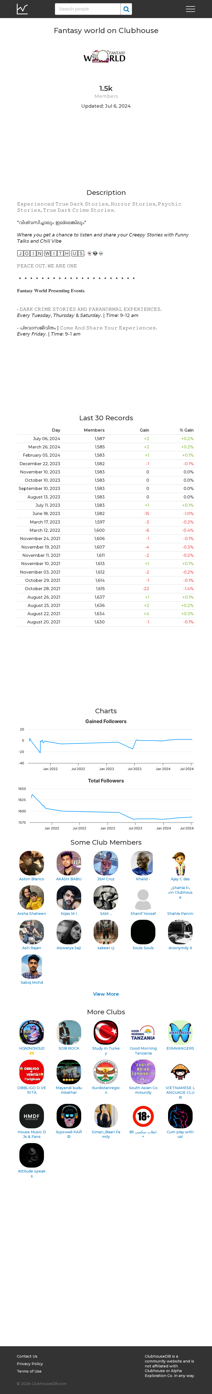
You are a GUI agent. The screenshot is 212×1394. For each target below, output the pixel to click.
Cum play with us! (180, 1134)
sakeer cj (105, 948)
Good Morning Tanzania (143, 1051)
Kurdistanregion (106, 1090)
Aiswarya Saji (69, 948)
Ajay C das (180, 879)
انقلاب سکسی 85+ (143, 1134)
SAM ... (106, 913)
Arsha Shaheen (31, 913)
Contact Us (27, 1356)
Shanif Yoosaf (143, 913)
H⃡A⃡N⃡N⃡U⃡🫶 (31, 1051)
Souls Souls (143, 948)
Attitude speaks (32, 1173)
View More (106, 994)
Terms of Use (29, 1371)
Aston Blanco (31, 879)
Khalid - (143, 879)
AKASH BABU (68, 879)
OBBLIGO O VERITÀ (31, 1090)
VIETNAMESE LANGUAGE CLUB (180, 1093)
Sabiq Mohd (32, 982)
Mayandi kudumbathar (69, 1090)
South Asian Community (143, 1090)
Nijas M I (69, 913)
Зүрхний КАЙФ (69, 1134)
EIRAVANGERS (180, 1048)
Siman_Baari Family (106, 1134)
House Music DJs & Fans (32, 1134)
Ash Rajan (31, 948)
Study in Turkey (106, 1051)
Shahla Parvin (180, 913)
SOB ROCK (69, 1048)
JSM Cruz (106, 879)
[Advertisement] (106, 152)
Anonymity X (180, 948)
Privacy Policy (30, 1363)
